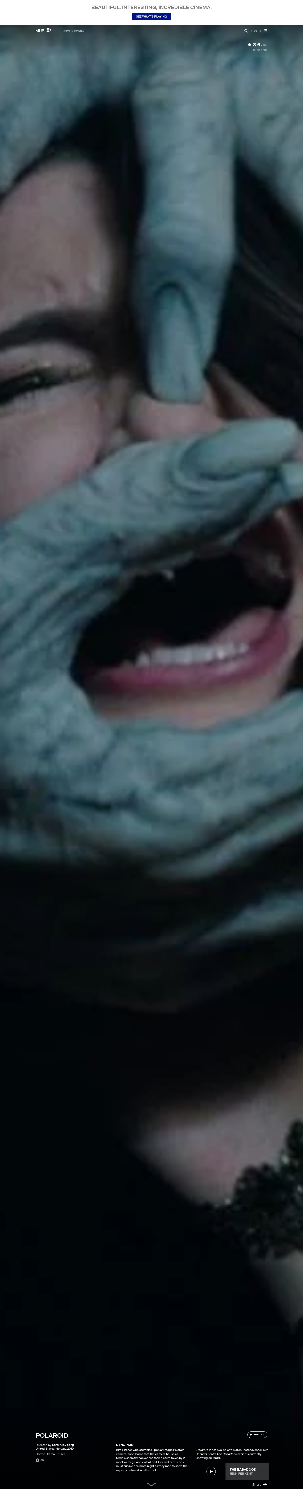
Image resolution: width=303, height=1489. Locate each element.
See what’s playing (151, 16)
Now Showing (74, 31)
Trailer (259, 1434)
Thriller (60, 1454)
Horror (40, 1454)
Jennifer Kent (241, 1473)
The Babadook (243, 1469)
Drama (50, 1454)
